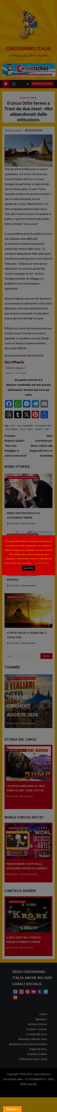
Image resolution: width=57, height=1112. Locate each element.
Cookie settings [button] (42, 563)
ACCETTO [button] (28, 568)
